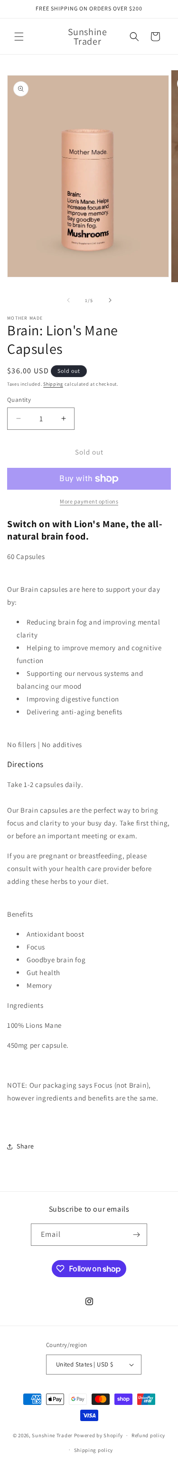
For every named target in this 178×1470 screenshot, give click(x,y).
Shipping (53, 384)
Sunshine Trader (52, 1435)
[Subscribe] (136, 1234)
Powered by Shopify (98, 1435)
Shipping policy (93, 1450)
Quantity (19, 400)
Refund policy (148, 1435)
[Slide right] (110, 300)
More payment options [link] (89, 501)
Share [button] (25, 1146)
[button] (19, 36)
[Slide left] (68, 300)
